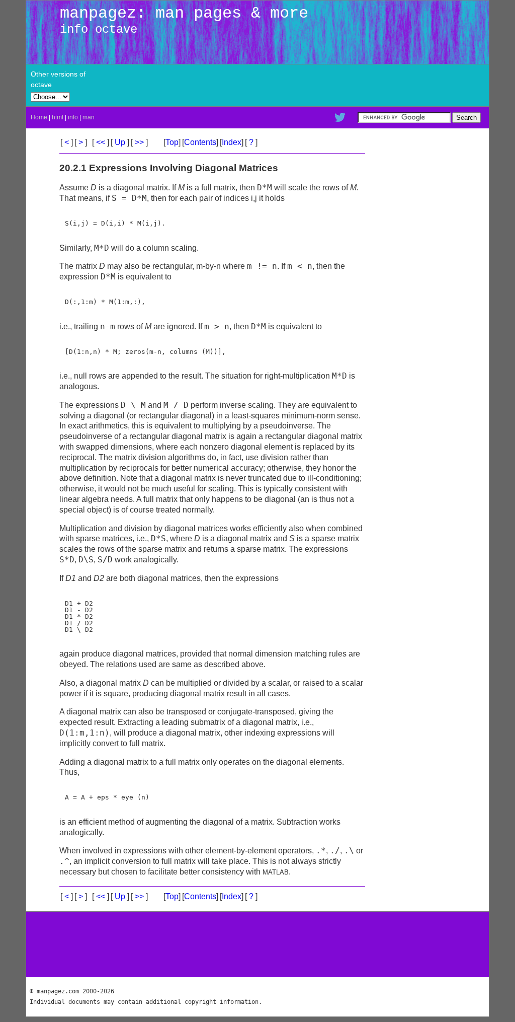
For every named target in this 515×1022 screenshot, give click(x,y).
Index (231, 142)
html (57, 117)
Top (172, 142)
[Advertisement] (368, 85)
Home (39, 117)
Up (120, 142)
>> (139, 142)
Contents (200, 142)
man (88, 117)
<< (100, 142)
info (73, 117)
